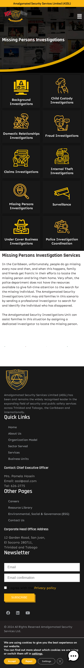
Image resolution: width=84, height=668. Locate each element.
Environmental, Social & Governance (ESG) (38, 514)
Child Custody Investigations (61, 100)
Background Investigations (21, 102)
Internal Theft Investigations (61, 171)
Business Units (18, 459)
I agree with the (31, 588)
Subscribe (19, 597)
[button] (73, 656)
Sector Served (18, 446)
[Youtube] (27, 613)
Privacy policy (45, 588)
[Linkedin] (18, 613)
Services (14, 452)
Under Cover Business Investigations (21, 241)
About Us (14, 433)
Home (12, 427)
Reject (28, 661)
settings (37, 654)
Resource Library (20, 507)
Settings (46, 661)
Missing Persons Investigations (21, 206)
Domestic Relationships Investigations (21, 136)
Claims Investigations (21, 172)
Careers (13, 501)
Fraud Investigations (61, 136)
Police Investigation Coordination (62, 241)
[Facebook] (8, 613)
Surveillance (62, 204)
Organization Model (22, 440)
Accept (12, 661)
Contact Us (16, 520)
